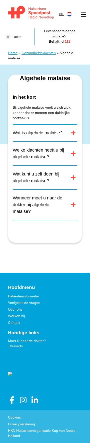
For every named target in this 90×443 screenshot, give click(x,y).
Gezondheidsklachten (39, 53)
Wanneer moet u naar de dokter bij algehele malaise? (37, 204)
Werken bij (16, 316)
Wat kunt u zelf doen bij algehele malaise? (36, 177)
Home (13, 53)
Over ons (15, 309)
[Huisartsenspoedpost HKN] (30, 12)
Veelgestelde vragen (24, 303)
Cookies (14, 417)
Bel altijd (59, 41)
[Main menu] (83, 14)
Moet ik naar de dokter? (27, 341)
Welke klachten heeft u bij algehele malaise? (38, 153)
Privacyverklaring (21, 424)
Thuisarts (15, 346)
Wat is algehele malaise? (37, 132)
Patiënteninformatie (23, 296)
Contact (14, 323)
